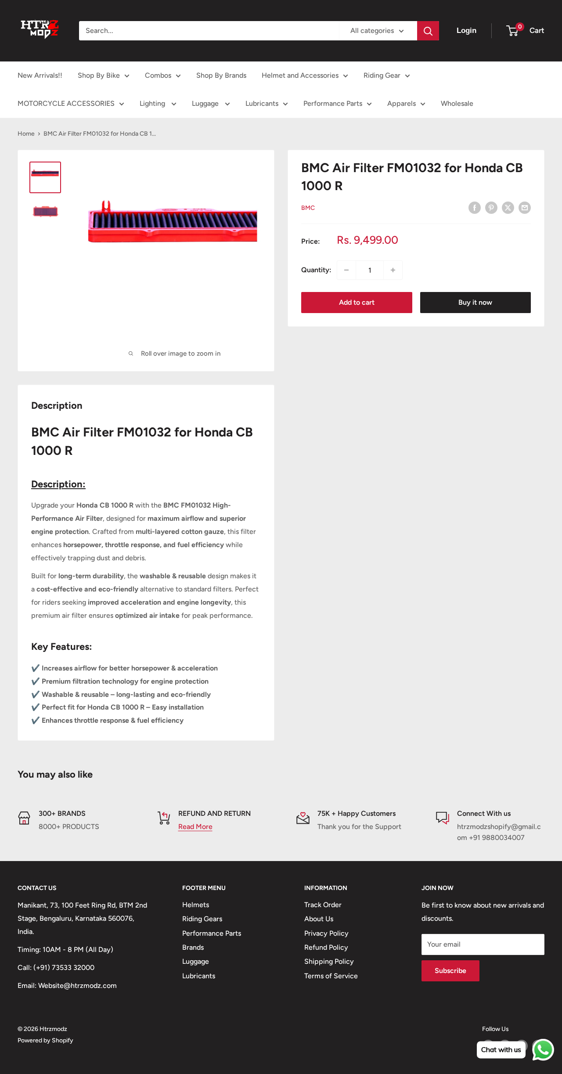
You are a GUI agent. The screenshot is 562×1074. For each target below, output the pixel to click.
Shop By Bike (99, 75)
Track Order (323, 905)
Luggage (206, 103)
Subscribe (450, 970)
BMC (308, 208)
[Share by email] (525, 207)
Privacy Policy (326, 933)
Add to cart (357, 302)
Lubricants (261, 103)
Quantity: (316, 270)
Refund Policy (326, 947)
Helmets (195, 905)
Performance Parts (332, 103)
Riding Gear (382, 75)
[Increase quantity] (393, 270)
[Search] (428, 30)
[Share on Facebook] (474, 207)
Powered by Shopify (45, 1040)
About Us (318, 919)
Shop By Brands (221, 75)
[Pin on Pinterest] (491, 207)
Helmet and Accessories (300, 75)
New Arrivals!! (40, 75)
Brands (193, 947)
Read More (195, 826)
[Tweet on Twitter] (508, 207)
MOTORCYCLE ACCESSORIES (66, 103)
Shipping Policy (329, 961)
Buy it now (475, 302)
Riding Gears (202, 919)
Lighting (153, 103)
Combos (158, 75)
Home (26, 133)
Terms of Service (331, 976)
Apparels (401, 103)
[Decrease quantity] (346, 270)
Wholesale (457, 103)
